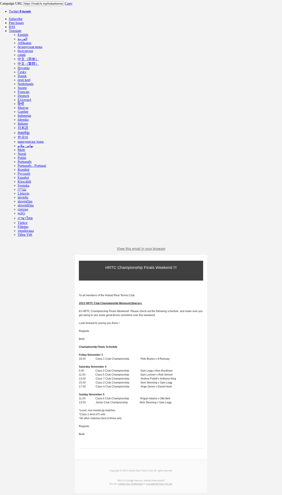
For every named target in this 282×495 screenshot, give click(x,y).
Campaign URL (11, 3)
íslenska (23, 119)
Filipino (23, 227)
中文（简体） (28, 59)
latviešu (23, 197)
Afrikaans (24, 43)
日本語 (23, 128)
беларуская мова (30, 47)
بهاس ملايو (25, 146)
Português (25, 162)
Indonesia (24, 115)
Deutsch (23, 96)
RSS (12, 27)
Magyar (23, 108)
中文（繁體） (28, 63)
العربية (22, 39)
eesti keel (24, 80)
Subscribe (15, 19)
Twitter (20, 11)
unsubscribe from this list (159, 483)
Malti (21, 150)
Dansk (22, 76)
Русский (24, 173)
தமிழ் (21, 213)
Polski (22, 158)
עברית (22, 189)
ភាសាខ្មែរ (24, 133)
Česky (22, 72)
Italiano (23, 123)
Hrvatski (24, 68)
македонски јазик (31, 141)
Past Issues (16, 23)
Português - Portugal (32, 165)
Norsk (22, 154)
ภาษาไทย (25, 218)
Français (23, 92)
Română (23, 169)
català (22, 55)
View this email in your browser (141, 248)
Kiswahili (24, 181)
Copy (68, 3)
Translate (15, 31)
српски (23, 209)
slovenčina (25, 201)
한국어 (23, 137)
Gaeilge (23, 112)
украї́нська (26, 231)
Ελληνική (24, 100)
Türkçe (23, 223)
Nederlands (25, 84)
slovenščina (26, 205)
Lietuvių (23, 193)
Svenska (23, 185)
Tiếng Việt (25, 234)
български (25, 51)
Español (23, 177)
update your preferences (130, 483)
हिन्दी (21, 104)
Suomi (22, 88)
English (23, 35)
